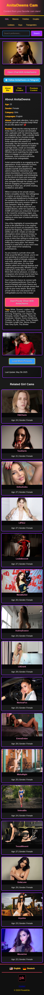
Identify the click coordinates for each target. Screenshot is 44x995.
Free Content (19, 89)
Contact (22, 986)
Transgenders (31, 25)
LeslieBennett (22, 559)
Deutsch (31, 968)
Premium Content (34, 89)
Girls (6, 19)
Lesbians (11, 25)
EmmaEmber (22, 739)
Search (37, 33)
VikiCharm (22, 415)
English (17, 968)
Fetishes (26, 19)
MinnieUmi (22, 954)
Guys (20, 25)
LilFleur (22, 523)
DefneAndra (22, 487)
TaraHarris (22, 451)
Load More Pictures (22, 361)
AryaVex (22, 918)
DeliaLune (22, 882)
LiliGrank (22, 667)
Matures (15, 19)
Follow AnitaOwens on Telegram (23, 80)
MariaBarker (22, 595)
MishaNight (22, 774)
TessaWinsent (22, 846)
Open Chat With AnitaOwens (22, 72)
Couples (36, 19)
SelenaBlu (22, 810)
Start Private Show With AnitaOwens (22, 302)
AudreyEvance (22, 631)
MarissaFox (22, 703)
